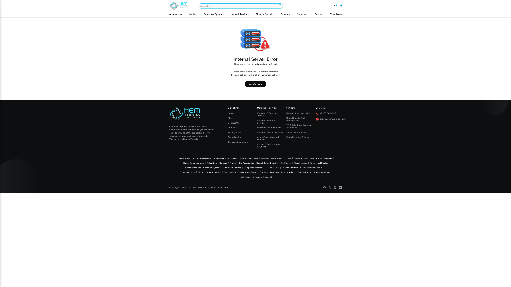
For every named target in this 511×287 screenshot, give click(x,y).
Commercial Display (319, 163)
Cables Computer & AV (193, 163)
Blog (230, 118)
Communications (193, 167)
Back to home (255, 84)
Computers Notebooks (254, 167)
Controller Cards (188, 172)
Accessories (175, 14)
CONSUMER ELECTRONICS (313, 167)
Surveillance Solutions (297, 132)
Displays (264, 172)
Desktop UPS (230, 172)
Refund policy (234, 137)
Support (319, 14)
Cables (192, 14)
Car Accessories (246, 163)
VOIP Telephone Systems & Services (298, 126)
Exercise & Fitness (322, 172)
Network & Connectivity (298, 113)
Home (231, 113)
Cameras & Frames (227, 163)
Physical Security (265, 14)
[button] (340, 6)
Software (285, 14)
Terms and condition (238, 142)
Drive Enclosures (304, 172)
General (268, 177)
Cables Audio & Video (304, 158)
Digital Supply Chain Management (296, 119)
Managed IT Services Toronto (267, 114)
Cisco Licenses (300, 163)
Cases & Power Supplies (267, 163)
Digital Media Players (247, 172)
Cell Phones (286, 163)
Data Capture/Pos (213, 172)
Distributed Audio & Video (282, 172)
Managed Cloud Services (269, 127)
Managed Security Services (266, 121)
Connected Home (290, 167)
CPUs (200, 172)
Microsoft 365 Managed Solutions (269, 145)
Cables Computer (324, 158)
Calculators (212, 163)
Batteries (265, 158)
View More (336, 14)
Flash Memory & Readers (251, 177)
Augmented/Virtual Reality (225, 158)
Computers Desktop (232, 167)
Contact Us (233, 123)
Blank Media (276, 158)
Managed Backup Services (270, 132)
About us (232, 127)
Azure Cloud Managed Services (268, 138)
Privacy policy (234, 132)
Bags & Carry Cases (249, 158)
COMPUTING (273, 167)
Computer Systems (213, 14)
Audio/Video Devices (201, 158)
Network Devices (240, 14)
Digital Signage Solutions (298, 137)
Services (302, 14)
